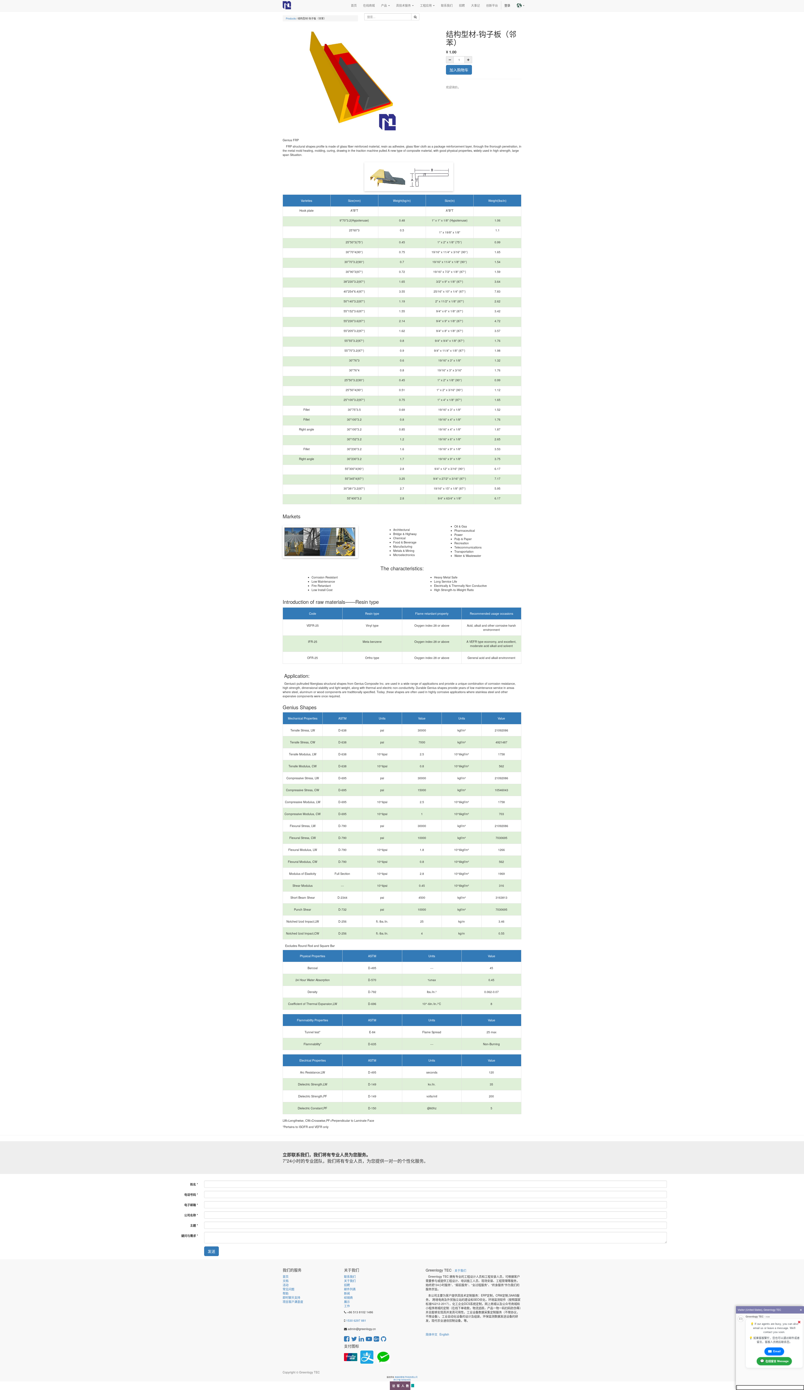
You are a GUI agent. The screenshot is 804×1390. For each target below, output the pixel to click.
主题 (193, 1225)
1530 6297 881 (356, 1320)
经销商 (348, 1297)
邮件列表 (350, 1289)
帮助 (286, 1293)
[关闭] (799, 1322)
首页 (286, 1276)
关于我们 (350, 1280)
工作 (347, 1306)
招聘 (347, 1285)
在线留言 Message (774, 1361)
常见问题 (288, 1289)
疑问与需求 (188, 1235)
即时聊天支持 (291, 1297)
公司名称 (190, 1215)
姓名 (193, 1184)
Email (774, 1351)
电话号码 (190, 1194)
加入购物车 (459, 70)
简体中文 (431, 1334)
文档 (286, 1280)
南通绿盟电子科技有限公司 (406, 1377)
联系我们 (350, 1276)
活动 (286, 1285)
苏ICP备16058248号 (402, 1379)
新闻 (347, 1293)
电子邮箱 (190, 1205)
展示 (347, 1301)
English (444, 1334)
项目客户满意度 (293, 1301)
